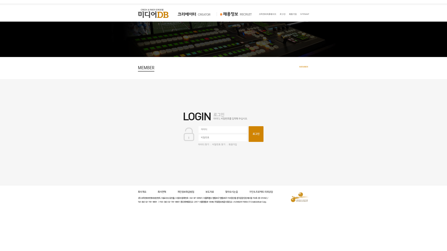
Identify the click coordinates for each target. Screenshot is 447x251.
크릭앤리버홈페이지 (267, 14)
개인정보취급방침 (185, 192)
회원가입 (293, 14)
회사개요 (142, 192)
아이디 (204, 129)
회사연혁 (162, 192)
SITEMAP (304, 14)
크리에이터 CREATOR (191, 14)
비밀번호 (205, 137)
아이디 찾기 (203, 144)
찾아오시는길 (231, 192)
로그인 (282, 14)
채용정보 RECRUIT (234, 14)
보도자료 (210, 192)
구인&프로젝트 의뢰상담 (261, 192)
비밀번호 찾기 (218, 144)
